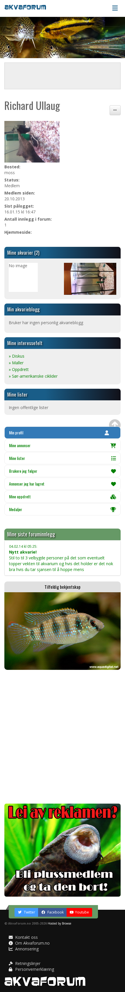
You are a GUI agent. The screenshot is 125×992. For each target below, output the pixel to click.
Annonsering (26, 949)
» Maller (16, 362)
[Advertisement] (62, 736)
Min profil (16, 432)
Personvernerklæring (34, 969)
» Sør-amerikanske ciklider (33, 376)
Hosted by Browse (59, 923)
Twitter (29, 912)
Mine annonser (20, 445)
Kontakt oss (26, 937)
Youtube (82, 912)
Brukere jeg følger (23, 471)
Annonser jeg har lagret (26, 484)
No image (18, 265)
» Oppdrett (19, 369)
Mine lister (17, 458)
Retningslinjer (27, 963)
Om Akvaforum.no (32, 943)
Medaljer (15, 509)
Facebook (55, 912)
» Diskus (16, 356)
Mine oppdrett (20, 496)
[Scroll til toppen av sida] (115, 425)
